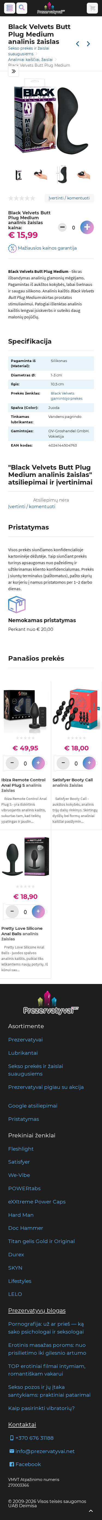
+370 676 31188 (35, 1438)
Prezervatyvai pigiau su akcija (46, 1087)
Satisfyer (19, 1161)
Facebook (28, 1464)
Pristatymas (23, 1119)
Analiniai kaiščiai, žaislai (31, 59)
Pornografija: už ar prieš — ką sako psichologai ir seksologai (46, 1328)
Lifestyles (19, 1281)
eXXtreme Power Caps (37, 1201)
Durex (16, 1254)
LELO (15, 1294)
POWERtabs (24, 1188)
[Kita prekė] (88, 44)
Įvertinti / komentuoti (69, 198)
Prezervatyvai (25, 1039)
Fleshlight (21, 1148)
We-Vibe (19, 1175)
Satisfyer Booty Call (72, 782)
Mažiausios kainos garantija (47, 248)
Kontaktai (22, 1424)
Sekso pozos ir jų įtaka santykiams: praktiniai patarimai (49, 1391)
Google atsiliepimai (32, 1105)
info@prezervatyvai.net (45, 1451)
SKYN (15, 1267)
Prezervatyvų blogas (37, 1310)
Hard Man (21, 1215)
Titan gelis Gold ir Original (41, 1241)
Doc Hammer (25, 1228)
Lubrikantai (23, 1053)
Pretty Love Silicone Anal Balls (21, 933)
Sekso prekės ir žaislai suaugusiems (35, 1070)
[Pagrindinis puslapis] (51, 8)
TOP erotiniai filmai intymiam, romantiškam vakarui (46, 1370)
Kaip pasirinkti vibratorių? (41, 1408)
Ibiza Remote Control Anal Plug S (23, 785)
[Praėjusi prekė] (77, 44)
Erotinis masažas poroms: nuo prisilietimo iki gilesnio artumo (47, 1349)
